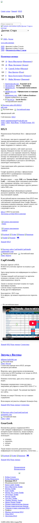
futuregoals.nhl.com (12, 84)
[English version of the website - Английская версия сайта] (2, 2)
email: (3, 121)
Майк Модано (14, 79)
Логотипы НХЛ (11, 516)
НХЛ (20, 11)
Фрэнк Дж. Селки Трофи (14, 492)
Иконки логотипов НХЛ (14, 512)
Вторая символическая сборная (16, 506)
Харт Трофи (9, 491)
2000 (2, 48)
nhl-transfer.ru (10, 86)
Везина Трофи (10, 489)
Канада (8, 255)
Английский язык (23, 109)
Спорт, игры (5, 11)
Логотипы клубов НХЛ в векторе (13, 214)
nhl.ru (3, 212)
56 (6, 69)
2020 (2, 46)
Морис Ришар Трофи (13, 502)
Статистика (25, 344)
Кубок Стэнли (10, 477)
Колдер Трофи (10, 496)
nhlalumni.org (10, 88)
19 (6, 61)
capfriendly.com (7, 251)
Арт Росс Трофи (11, 498)
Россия (8, 363)
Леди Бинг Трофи (11, 494)
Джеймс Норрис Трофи (13, 500)
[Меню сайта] (19, 473)
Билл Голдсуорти (15, 76)
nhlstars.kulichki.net (9, 359)
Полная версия (19, 467)
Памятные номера (9, 56)
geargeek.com (6, 414)
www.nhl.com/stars (7, 43)
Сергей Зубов (14, 68)
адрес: (3, 123)
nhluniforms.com (11, 95)
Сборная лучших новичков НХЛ (17, 508)
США (5, 39)
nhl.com (4, 107)
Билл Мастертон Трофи (14, 487)
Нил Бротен (13, 72)
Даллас (10, 39)
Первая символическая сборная (16, 504)
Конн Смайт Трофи (12, 485)
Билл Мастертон (15, 61)
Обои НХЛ (9, 514)
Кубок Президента (12, 479)
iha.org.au (10, 99)
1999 (2, 50)
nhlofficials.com (10, 91)
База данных (15, 344)
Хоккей (14, 11)
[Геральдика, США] (2, 39)
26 (6, 65)
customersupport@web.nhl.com (16, 121)
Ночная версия (19, 469)
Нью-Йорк (15, 123)
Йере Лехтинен (14, 65)
